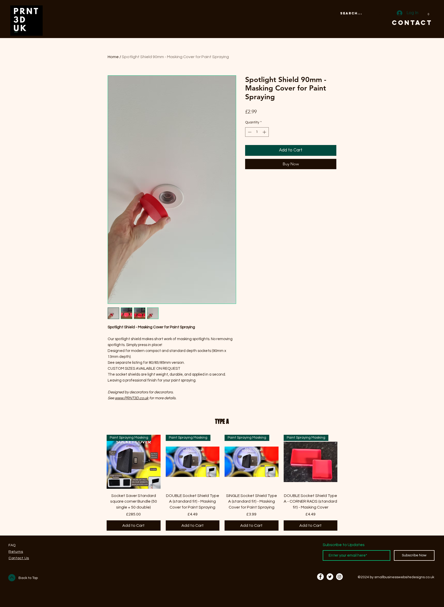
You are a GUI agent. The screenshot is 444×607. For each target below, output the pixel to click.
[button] (428, 13)
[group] (222, 482)
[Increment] (265, 132)
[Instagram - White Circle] (339, 576)
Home (113, 57)
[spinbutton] (257, 132)
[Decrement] (249, 132)
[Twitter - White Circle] (330, 576)
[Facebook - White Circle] (320, 576)
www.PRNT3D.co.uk (132, 398)
